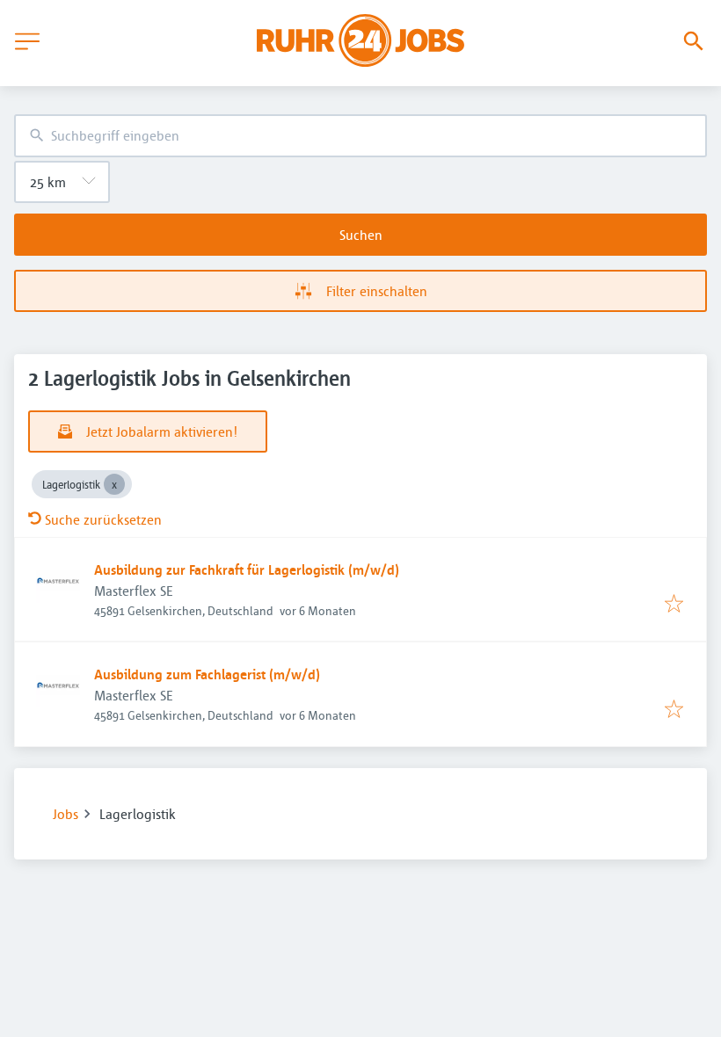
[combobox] (360, 135)
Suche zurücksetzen (103, 519)
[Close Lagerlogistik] (114, 484)
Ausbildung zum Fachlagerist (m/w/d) (207, 674)
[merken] (674, 604)
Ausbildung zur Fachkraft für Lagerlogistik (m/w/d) (246, 569)
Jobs (65, 814)
